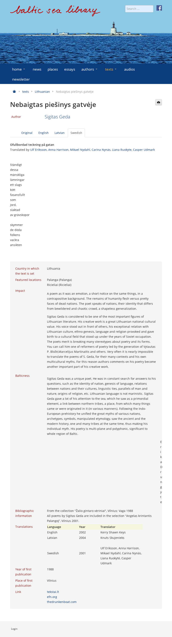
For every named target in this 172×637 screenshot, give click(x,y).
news (37, 69)
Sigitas (52, 117)
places (53, 69)
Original (27, 133)
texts (109, 69)
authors (87, 69)
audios (129, 69)
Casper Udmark (144, 150)
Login (14, 628)
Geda (64, 117)
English (43, 133)
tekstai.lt (53, 592)
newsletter (21, 79)
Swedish (76, 133)
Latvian (60, 133)
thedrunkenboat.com (62, 602)
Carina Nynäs (101, 150)
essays (69, 69)
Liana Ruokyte (122, 150)
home (17, 69)
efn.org (52, 597)
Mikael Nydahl (80, 150)
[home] (55, 12)
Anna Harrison (58, 150)
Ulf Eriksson (38, 150)
